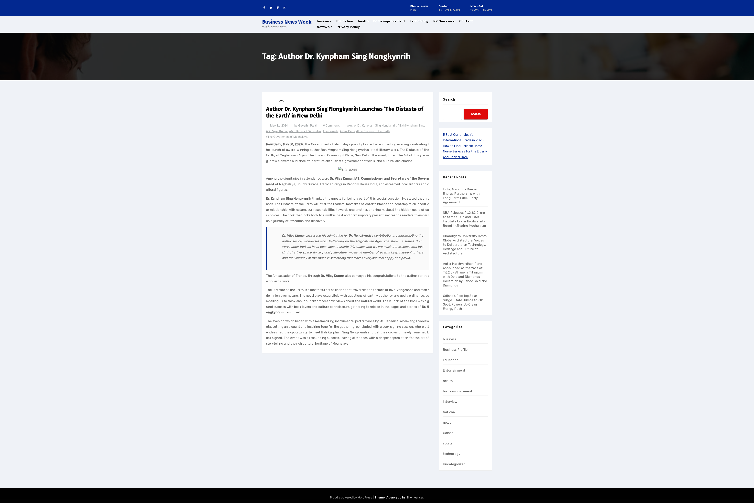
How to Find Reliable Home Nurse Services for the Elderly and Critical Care (465, 151)
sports (447, 443)
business (324, 21)
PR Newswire (444, 21)
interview (450, 402)
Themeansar (414, 497)
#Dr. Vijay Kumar (277, 131)
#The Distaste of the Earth (373, 131)
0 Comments (331, 125)
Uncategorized (454, 464)
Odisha (448, 433)
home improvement (389, 21)
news (280, 101)
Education (344, 21)
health (363, 21)
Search (449, 99)
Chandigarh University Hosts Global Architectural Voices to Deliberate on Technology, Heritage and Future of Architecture (465, 244)
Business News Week (286, 22)
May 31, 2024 (279, 125)
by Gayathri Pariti (305, 125)
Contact (466, 21)
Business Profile (455, 350)
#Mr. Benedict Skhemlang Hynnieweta (313, 131)
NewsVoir (324, 27)
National (449, 412)
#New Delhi (347, 131)
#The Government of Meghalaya (286, 136)
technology (419, 21)
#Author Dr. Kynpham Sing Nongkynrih (371, 125)
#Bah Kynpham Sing (411, 125)
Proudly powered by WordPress (351, 497)
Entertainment (454, 370)
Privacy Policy (348, 27)
